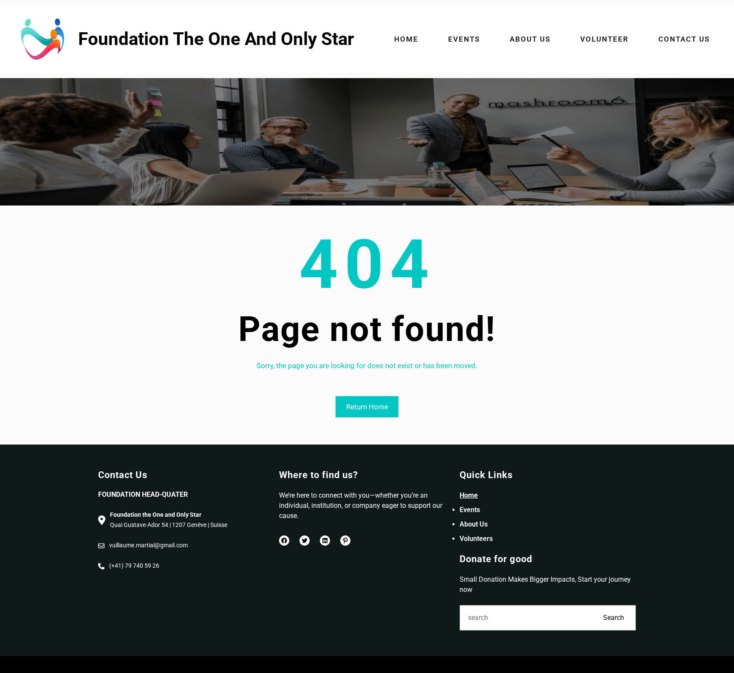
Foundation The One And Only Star (216, 38)
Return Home (367, 407)
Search (613, 618)
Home (469, 495)
